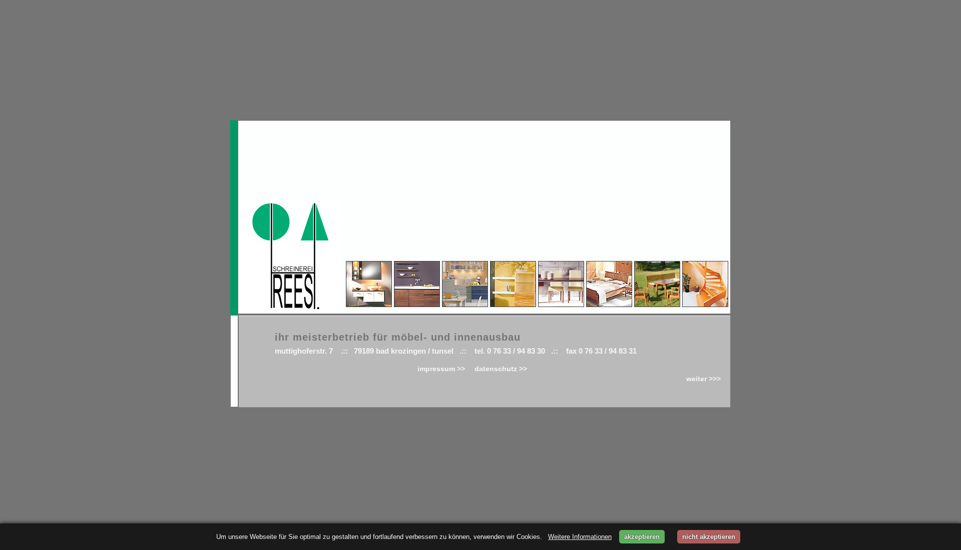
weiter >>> (703, 379)
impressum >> (442, 369)
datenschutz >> (500, 369)
